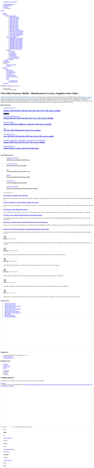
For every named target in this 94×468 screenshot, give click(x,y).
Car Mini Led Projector (10, 307)
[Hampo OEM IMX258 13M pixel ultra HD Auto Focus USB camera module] (9, 107)
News (5, 67)
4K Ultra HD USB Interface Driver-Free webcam (22, 130)
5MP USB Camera (13, 25)
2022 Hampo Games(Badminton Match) (16, 209)
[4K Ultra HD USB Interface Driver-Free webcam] (5, 128)
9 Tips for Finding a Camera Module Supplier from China (21, 202)
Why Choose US (10, 71)
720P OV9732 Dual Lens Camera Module (16, 165)
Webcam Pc (84, 97)
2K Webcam (12, 52)
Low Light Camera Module (15, 33)
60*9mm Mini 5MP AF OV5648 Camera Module (18, 177)
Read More (6, 113)
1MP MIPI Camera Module (15, 42)
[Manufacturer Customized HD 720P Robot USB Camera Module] (12, 186)
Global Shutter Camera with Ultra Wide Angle (21, 148)
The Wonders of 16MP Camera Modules (16, 195)
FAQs (7, 78)
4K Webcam (12, 51)
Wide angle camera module (34, 384)
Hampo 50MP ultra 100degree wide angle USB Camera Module (27, 124)
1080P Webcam (13, 54)
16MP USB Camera (14, 19)
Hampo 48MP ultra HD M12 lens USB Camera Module (24, 142)
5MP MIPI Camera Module (15, 47)
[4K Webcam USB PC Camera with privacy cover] (7, 169)
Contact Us (6, 83)
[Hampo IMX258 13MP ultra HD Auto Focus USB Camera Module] (11, 116)
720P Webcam (12, 55)
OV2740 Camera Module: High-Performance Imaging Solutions (23, 215)
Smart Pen (6, 60)
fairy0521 (6, 7)
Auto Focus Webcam (14, 56)
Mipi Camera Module (11, 37)
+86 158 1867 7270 (8, 356)
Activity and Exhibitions (12, 76)
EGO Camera (9, 59)
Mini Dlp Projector (21, 98)
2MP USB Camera (13, 22)
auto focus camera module (83, 384)
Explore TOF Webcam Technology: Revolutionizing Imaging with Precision (26, 229)
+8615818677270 (8, 5)
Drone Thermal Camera (10, 303)
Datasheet (8, 66)
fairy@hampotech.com (9, 4)
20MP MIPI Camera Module (16, 43)
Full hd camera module (10, 304)
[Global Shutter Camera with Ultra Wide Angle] (9, 146)
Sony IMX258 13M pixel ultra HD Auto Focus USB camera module (29, 136)
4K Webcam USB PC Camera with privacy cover (18, 171)
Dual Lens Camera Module (15, 30)
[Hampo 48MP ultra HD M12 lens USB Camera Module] (24, 140)
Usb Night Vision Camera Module (13, 308)
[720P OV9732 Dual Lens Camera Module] (11, 163)
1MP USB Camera (13, 21)
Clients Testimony (13, 82)
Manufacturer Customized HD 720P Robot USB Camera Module (22, 188)
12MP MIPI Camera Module (16, 38)
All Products (11, 386)
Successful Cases (13, 80)
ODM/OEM (6, 62)
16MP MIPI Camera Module (16, 41)
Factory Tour (9, 74)
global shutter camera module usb (12, 312)
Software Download (11, 64)
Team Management (10, 72)
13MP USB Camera (14, 18)
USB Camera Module (11, 16)
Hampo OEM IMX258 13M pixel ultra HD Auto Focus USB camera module (32, 111)
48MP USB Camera (14, 27)
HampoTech (9, 70)
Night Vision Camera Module (16, 34)
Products (6, 14)
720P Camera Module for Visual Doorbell (16, 182)
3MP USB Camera (13, 23)
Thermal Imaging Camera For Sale (13, 306)
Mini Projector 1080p (10, 315)
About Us (6, 68)
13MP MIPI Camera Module (16, 39)
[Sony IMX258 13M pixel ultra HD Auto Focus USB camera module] (9, 134)
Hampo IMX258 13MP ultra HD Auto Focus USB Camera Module (28, 118)
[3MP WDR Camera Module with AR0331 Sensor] (12, 158)
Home (5, 13)
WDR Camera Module (14, 35)
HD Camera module (45, 384)
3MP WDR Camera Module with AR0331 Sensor (18, 159)
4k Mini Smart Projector (10, 316)
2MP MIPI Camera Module (15, 45)
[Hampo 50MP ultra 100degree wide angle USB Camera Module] (9, 122)
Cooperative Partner (11, 75)
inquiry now (3, 383)
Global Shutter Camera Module (16, 31)
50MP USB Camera (14, 29)
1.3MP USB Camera (14, 17)
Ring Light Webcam (14, 58)
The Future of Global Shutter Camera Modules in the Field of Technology (26, 222)
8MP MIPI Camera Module (15, 49)
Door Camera (8, 314)
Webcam (8, 50)
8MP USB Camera (13, 26)
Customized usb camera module (58, 384)
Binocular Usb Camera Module (12, 311)
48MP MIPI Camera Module (16, 46)
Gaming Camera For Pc (10, 310)
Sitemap (25, 384)
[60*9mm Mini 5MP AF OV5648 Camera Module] (8, 175)
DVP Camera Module (32, 98)
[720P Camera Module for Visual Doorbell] (10, 180)
